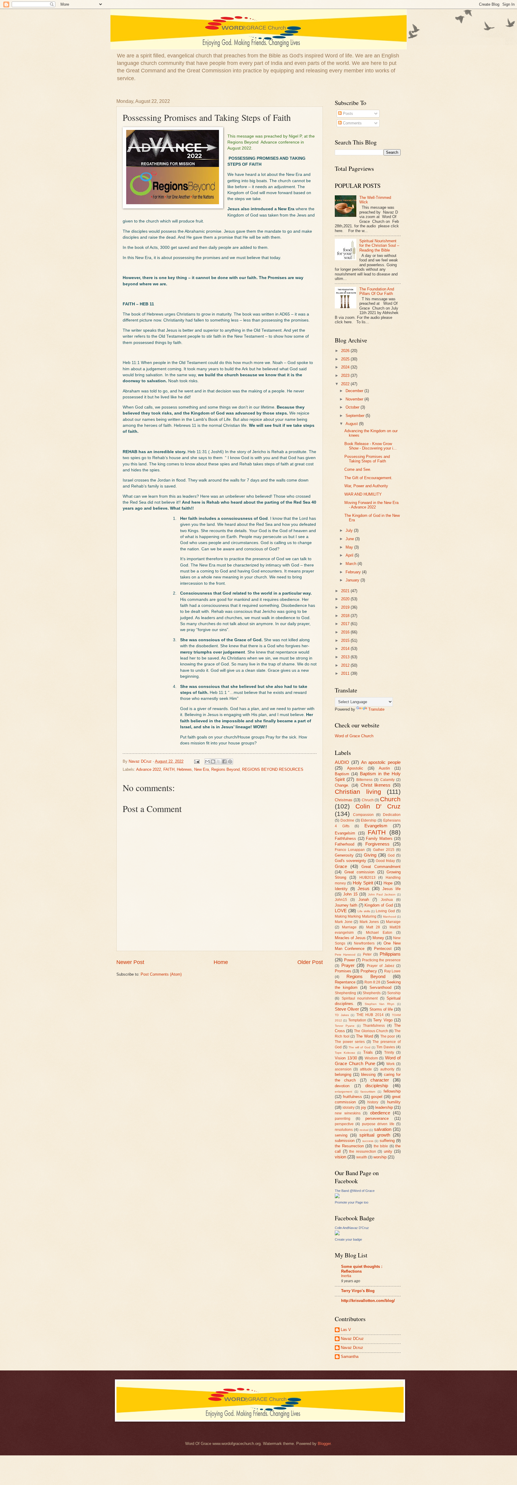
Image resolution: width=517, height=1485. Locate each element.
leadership (384, 1107)
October (353, 407)
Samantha (349, 1356)
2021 (346, 591)
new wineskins (348, 1113)
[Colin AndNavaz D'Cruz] (337, 1234)
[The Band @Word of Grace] (337, 1197)
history (372, 1102)
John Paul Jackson (382, 894)
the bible (381, 1146)
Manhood (389, 916)
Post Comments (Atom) (161, 974)
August (352, 423)
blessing (368, 1074)
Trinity (389, 1052)
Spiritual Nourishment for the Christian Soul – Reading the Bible (379, 245)
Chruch (368, 800)
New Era (201, 769)
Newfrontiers (364, 943)
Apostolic (355, 768)
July (350, 530)
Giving (370, 855)
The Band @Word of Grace (355, 1190)
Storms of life (381, 1009)
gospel (376, 1096)
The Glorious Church (371, 1031)
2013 (346, 657)
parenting (342, 1118)
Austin (384, 768)
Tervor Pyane (345, 1025)
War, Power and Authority (366, 486)
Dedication (392, 815)
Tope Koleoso (345, 1052)
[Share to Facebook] (224, 761)
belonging (343, 1074)
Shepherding (345, 993)
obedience (380, 1112)
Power (349, 960)
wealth (361, 1157)
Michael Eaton (379, 932)
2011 (346, 673)
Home (221, 962)
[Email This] (207, 761)
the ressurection (362, 1151)
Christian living (358, 791)
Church (390, 799)
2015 (346, 640)
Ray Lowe (392, 971)
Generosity (344, 855)
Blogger (324, 1443)
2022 (346, 384)
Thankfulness (374, 1025)
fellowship (392, 1091)
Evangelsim (345, 833)
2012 (346, 665)
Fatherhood (344, 844)
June (350, 539)
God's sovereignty (350, 860)
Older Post (310, 962)
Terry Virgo (382, 1020)
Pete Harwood (345, 954)
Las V (346, 1329)
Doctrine (347, 820)
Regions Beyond (225, 769)
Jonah (363, 899)
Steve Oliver (347, 1009)
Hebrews (184, 769)
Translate (376, 709)
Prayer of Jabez (380, 966)
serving (341, 1135)
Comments (352, 123)
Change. (342, 785)
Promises (343, 971)
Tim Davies (385, 1047)
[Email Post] (196, 761)
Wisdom (371, 1058)
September (356, 415)
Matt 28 (373, 927)
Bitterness (364, 780)
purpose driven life (378, 1124)
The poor (387, 1036)
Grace (341, 866)
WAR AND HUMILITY (363, 494)
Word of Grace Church (354, 736)
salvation (382, 1129)
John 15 (350, 894)
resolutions (344, 1129)
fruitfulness (352, 1096)
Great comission (359, 872)
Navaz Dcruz (352, 1347)
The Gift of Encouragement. (368, 478)
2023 (346, 375)
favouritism (368, 1091)
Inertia (346, 1276)
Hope (388, 883)
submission (345, 1140)
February (354, 572)
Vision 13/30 (346, 1058)
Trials (368, 1052)
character (379, 1079)
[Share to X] (219, 761)
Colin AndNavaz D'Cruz (352, 1228)
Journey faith (346, 905)
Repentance (345, 982)
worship (380, 1157)
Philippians (390, 954)
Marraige (393, 922)
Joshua (387, 899)
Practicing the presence (381, 960)
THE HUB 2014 (370, 1015)
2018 (346, 615)
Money (378, 938)
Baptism (342, 774)
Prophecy (369, 971)
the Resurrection (349, 1146)
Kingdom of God (378, 905)
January (353, 580)
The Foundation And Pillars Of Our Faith (376, 291)
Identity (341, 889)
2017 (346, 624)
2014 (346, 648)
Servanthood (380, 987)
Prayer (348, 965)
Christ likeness (376, 785)
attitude (366, 1069)
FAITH (168, 769)
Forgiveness (377, 843)
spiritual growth (374, 1134)
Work (390, 1064)
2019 (346, 607)
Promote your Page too (351, 1202)
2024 (346, 367)
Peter (367, 954)
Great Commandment (381, 866)
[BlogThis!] (213, 761)
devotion (342, 1086)
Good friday (385, 861)
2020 (346, 599)
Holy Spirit (363, 882)
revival (364, 1129)
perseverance (377, 1118)
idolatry (349, 1107)
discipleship (376, 1085)
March (352, 563)
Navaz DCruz (352, 1338)
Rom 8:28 (372, 982)
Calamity (387, 780)
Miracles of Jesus (350, 938)
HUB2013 (367, 877)
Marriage (349, 927)
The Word (364, 1036)
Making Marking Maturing (355, 916)
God (391, 855)
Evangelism (375, 825)
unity (388, 1151)
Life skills (364, 911)
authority (387, 1069)
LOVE (341, 910)
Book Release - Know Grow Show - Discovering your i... (370, 445)
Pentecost (383, 948)
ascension (343, 1069)
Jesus (363, 888)
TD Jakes (342, 1015)
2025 (346, 359)
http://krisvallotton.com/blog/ (368, 1300)
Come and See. (357, 469)
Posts (347, 113)
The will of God (359, 1047)
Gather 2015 (383, 850)
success (367, 1141)
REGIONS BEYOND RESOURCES (272, 769)
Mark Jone (343, 922)
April (350, 555)
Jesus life (391, 889)
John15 (341, 899)
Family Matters (379, 838)
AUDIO (342, 762)
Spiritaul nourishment (360, 998)
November (355, 399)
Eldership (368, 820)
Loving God (385, 911)
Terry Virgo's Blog (358, 1290)
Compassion (363, 815)
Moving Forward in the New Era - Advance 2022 (371, 504)
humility (394, 1102)
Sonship (394, 993)
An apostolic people (381, 762)
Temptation (357, 1020)
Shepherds (372, 993)
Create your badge (348, 1239)
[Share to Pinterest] (230, 761)
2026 (346, 350)
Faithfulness (345, 838)
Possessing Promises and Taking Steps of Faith (367, 458)
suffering (387, 1140)
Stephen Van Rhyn (380, 1004)
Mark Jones (369, 922)
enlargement (343, 1091)
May (350, 547)
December (355, 391)
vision (340, 1156)
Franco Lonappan (350, 850)
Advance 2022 (148, 769)
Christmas (343, 800)
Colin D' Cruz (378, 806)
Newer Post (130, 962)
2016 (346, 632)
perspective (344, 1124)
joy (363, 1107)
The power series (350, 1042)
